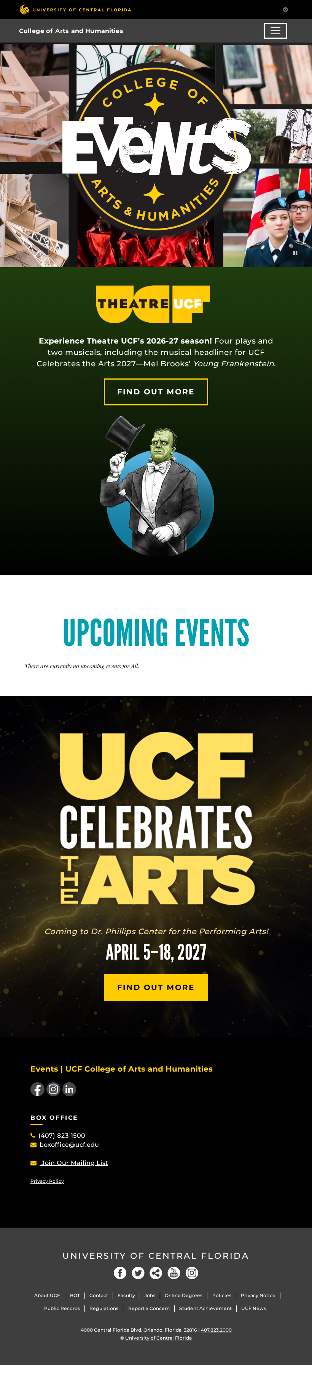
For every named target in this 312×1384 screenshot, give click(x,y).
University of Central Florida (156, 1256)
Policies (221, 1295)
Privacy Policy (47, 1181)
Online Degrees (183, 1295)
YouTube (173, 1273)
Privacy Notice (258, 1295)
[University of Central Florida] (75, 9)
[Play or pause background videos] (295, 253)
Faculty (126, 1295)
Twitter (138, 1273)
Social (156, 1273)
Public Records (62, 1308)
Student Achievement (205, 1308)
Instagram (191, 1273)
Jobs (150, 1295)
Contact (98, 1295)
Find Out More (156, 391)
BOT (75, 1295)
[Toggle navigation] (275, 31)
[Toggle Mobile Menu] (285, 8)
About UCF (47, 1295)
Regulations (103, 1308)
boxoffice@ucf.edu (69, 1144)
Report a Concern (149, 1308)
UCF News (253, 1308)
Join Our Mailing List (74, 1162)
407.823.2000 (216, 1330)
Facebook (120, 1273)
